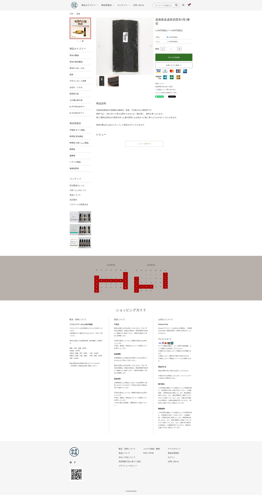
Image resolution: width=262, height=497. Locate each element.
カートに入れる (174, 57)
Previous (99, 46)
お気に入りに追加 (172, 65)
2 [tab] (80, 41)
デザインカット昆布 (78, 81)
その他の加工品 (76, 100)
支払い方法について (127, 457)
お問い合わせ (138, 5)
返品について (159, 83)
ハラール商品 (75, 162)
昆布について (75, 195)
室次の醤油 (74, 55)
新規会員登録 (173, 453)
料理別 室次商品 (76, 136)
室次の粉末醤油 (76, 62)
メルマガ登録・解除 (151, 449)
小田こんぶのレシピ (78, 190)
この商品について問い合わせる (165, 89)
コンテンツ (122, 5)
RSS (145, 453)
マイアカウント (174, 449)
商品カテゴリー (88, 5)
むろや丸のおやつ (77, 106)
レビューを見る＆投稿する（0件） (166, 92)
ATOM (151, 453)
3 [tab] (82, 41)
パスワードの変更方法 (79, 205)
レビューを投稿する (144, 143)
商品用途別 (106, 5)
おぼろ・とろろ (76, 87)
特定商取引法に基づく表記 (164, 86)
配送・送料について (127, 449)
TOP (71, 14)
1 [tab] (77, 41)
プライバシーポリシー (128, 466)
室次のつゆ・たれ (77, 68)
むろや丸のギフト (77, 113)
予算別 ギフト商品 (77, 130)
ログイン (171, 457)
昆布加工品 (74, 94)
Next (150, 46)
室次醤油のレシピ (77, 185)
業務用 (72, 156)
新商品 (72, 149)
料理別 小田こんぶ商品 (79, 143)
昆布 (78, 14)
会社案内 (73, 200)
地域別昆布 (74, 168)
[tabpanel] (80, 28)
